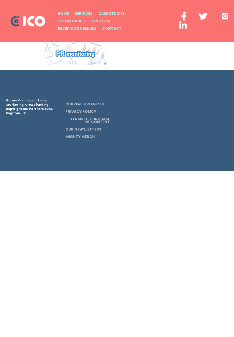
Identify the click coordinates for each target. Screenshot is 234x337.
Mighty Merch (80, 136)
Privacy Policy (80, 111)
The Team (101, 21)
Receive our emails (77, 28)
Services (83, 13)
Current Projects (84, 104)
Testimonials (72, 21)
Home (63, 13)
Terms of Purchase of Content (90, 120)
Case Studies (111, 13)
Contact (112, 28)
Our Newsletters (83, 129)
